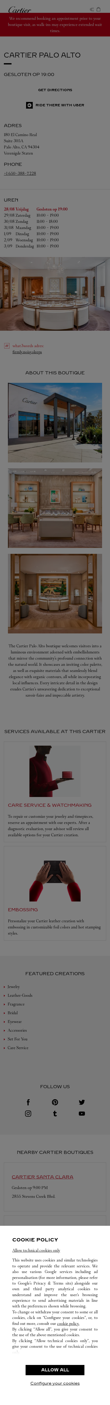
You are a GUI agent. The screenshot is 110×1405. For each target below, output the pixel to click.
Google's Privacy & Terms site (44, 1283)
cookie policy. (68, 1323)
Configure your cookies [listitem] (55, 1383)
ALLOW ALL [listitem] (55, 1370)
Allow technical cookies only (36, 1250)
